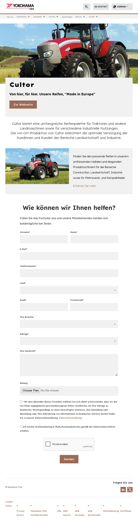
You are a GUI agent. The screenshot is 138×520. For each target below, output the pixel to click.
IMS (59, 511)
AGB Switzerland (94, 513)
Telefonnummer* (28, 266)
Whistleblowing (111, 511)
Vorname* (25, 232)
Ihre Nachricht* (28, 351)
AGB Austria (67, 513)
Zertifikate (125, 511)
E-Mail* (23, 249)
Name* (73, 232)
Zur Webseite (23, 104)
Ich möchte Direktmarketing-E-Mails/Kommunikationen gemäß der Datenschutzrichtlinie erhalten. (67, 429)
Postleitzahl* (76, 300)
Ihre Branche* (27, 317)
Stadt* (23, 300)
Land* (23, 283)
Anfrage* (24, 334)
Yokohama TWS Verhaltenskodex (39, 513)
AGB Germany (79, 513)
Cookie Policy (9, 504)
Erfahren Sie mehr (84, 186)
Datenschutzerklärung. (70, 418)
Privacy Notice (20, 513)
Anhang (23, 383)
